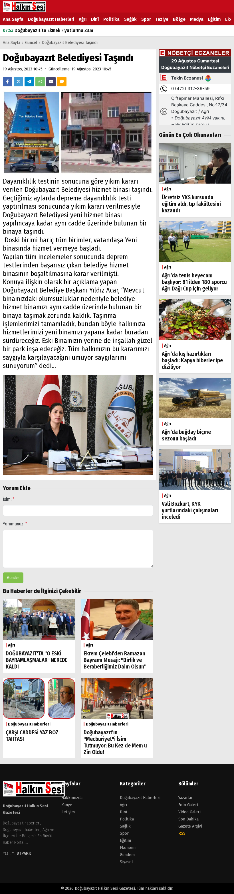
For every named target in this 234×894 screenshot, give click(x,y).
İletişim (68, 811)
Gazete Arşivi (190, 826)
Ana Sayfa (13, 19)
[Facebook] (7, 81)
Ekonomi (128, 847)
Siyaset (126, 861)
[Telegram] (29, 81)
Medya (196, 19)
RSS (181, 833)
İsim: (9, 499)
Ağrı (82, 19)
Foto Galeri (188, 804)
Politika (111, 19)
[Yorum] (61, 81)
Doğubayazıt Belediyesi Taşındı (70, 42)
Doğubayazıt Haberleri (51, 19)
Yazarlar (185, 797)
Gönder (13, 577)
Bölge (179, 19)
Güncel (31, 42)
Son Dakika (188, 819)
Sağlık (130, 19)
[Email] (51, 81)
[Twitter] (18, 81)
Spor (146, 19)
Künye (66, 804)
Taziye (162, 19)
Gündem (127, 854)
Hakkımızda (71, 797)
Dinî (95, 19)
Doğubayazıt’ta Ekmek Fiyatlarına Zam (48, 30)
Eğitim (214, 19)
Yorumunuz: (15, 524)
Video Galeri (189, 811)
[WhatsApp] (40, 81)
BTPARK (24, 853)
